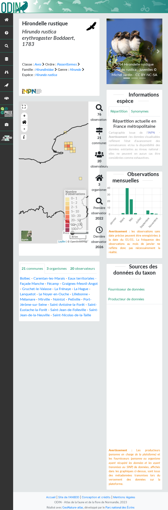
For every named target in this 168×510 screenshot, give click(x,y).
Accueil (51, 497)
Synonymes (140, 111)
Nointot (59, 299)
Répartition (119, 111)
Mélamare (27, 299)
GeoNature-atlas (72, 507)
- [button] (24, 128)
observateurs (82, 268)
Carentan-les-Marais (49, 278)
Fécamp (53, 283)
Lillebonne (80, 294)
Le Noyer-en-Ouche (54, 294)
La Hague (81, 289)
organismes (57, 268)
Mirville (44, 299)
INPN (151, 132)
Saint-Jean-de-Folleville (68, 310)
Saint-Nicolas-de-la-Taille (72, 315)
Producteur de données (126, 299)
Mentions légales (124, 497)
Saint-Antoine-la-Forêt (67, 304)
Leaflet (62, 241)
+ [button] (24, 115)
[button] (24, 122)
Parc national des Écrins (120, 507)
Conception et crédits (96, 497)
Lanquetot (28, 294)
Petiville (74, 299)
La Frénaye (62, 289)
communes (32, 268)
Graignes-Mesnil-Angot (80, 283)
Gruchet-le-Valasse (36, 289)
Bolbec (25, 278)
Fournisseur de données (126, 289)
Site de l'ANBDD (68, 497)
